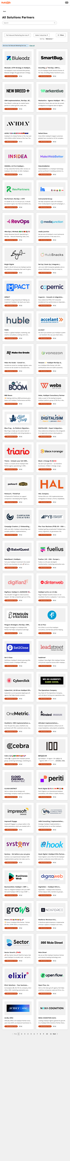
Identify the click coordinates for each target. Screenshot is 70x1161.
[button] (27, 45)
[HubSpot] (6, 2)
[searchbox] (29, 23)
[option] (17, 35)
